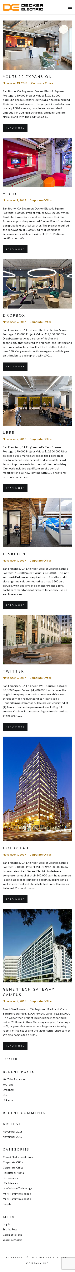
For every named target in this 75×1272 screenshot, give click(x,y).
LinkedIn (14, 554)
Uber (9, 432)
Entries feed (10, 1229)
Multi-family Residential (17, 1193)
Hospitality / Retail (14, 1172)
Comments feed (12, 1234)
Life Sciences (10, 1178)
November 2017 (12, 1136)
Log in (6, 1224)
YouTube (13, 194)
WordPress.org (12, 1239)
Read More (15, 128)
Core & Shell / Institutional (18, 1157)
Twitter (13, 671)
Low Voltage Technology (17, 1188)
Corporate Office (42, 83)
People (7, 1204)
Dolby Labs (17, 848)
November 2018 (12, 1131)
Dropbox (14, 315)
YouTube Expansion (27, 76)
